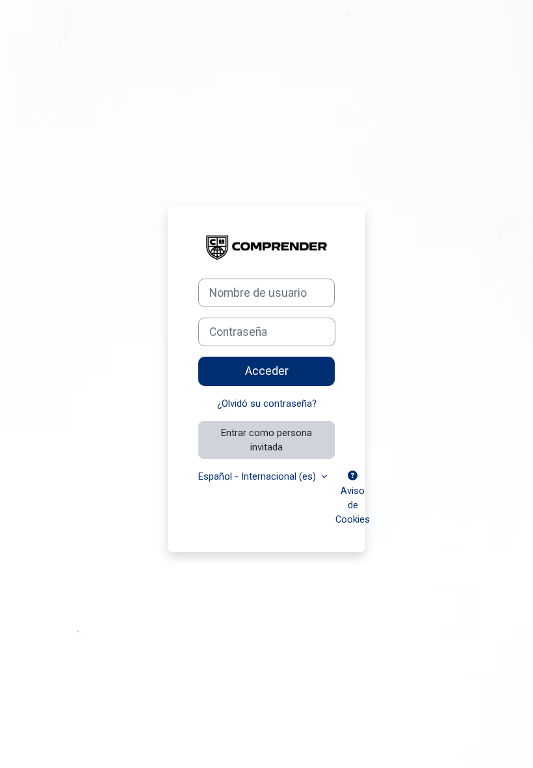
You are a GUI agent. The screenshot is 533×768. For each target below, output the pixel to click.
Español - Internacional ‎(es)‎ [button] (258, 476)
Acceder (267, 370)
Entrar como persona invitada (266, 440)
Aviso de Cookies (352, 505)
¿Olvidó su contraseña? (267, 403)
